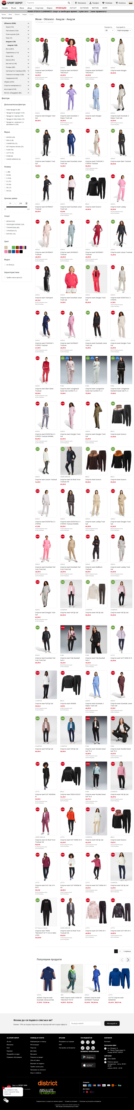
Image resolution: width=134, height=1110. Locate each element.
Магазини (10, 1044)
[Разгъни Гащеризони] (28, 78)
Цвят (6, 241)
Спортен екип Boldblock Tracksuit (93, 568)
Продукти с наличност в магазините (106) (15, 123)
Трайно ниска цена (36, 1066)
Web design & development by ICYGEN (67, 1106)
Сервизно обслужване (14, 1057)
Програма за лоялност (38, 1070)
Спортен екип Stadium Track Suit (45, 162)
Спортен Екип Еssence (93, 479)
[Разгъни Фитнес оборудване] (28, 93)
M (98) (8, 175)
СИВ (9, 251)
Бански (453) (10, 60)
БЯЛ (9, 247)
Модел (7, 259)
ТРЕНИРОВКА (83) (12, 227)
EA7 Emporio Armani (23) (14, 147)
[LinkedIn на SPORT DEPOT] (93, 1048)
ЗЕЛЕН (13, 247)
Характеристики (11, 272)
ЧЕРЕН (21, 251)
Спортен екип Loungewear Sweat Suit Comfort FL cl (69, 390)
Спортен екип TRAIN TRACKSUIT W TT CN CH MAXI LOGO (45, 933)
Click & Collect (35, 1060)
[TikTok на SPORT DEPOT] (83, 1048)
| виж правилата (98, 11)
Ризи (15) (9, 38)
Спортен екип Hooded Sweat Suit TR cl (95, 750)
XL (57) (8, 181)
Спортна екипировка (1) (12, 85)
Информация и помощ (38, 1041)
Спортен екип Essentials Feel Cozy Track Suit (45, 568)
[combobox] (48, 3)
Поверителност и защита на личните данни (49, 1101)
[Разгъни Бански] (28, 60)
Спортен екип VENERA (68, 703)
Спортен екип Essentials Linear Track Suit (71, 162)
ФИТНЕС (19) (10, 234)
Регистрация (34, 1044)
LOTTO (113, 655)
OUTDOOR (84, 8)
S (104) (8, 178)
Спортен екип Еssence (93, 207)
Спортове (39, 8)
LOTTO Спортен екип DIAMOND (116, 999)
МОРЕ (104, 8)
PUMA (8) (9, 156)
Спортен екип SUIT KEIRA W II (95, 885)
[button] (122, 959)
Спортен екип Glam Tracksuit (121, 161)
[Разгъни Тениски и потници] (28, 74)
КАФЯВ (17, 247)
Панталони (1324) (12, 31)
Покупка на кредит (36, 1057)
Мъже (13, 8)
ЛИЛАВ (21, 247)
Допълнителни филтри (14, 104)
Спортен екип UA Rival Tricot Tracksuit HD (70, 481)
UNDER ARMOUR (65, 477)
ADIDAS (37, 68)
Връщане (33, 1054)
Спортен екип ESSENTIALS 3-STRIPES (121, 299)
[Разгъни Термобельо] (28, 52)
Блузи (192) (10, 27)
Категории (7, 18)
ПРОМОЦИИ (61, 8)
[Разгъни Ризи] (28, 38)
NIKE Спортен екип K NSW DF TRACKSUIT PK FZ (71, 999)
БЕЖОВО (6, 247)
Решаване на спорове (66, 1041)
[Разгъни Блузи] (28, 27)
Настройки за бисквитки (67, 1048)
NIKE (62, 995)
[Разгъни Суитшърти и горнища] (28, 71)
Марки (49, 8)
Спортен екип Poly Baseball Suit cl (70, 659)
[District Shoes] (47, 1083)
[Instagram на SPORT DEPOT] (83, 1042)
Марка (7, 132)
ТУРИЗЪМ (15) (11, 231)
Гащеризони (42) (12, 78)
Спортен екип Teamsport (44, 298)
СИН (13, 251)
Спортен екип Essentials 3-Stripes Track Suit (69, 117)
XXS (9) (8, 191)
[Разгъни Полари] (28, 67)
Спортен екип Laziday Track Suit (95, 523)
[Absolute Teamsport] (47, 1092)
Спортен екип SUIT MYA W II (95, 931)
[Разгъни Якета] (28, 49)
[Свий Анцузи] (28, 41)
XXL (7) (8, 188)
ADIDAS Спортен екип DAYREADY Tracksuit (92, 999)
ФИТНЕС (95, 8)
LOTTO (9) (10, 153)
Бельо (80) (9, 56)
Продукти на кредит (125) (15, 113)
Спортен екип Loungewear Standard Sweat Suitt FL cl (120, 390)
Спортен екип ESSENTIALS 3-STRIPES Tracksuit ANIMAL (45, 435)
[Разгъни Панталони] (28, 30)
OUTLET (73, 8)
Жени (22, 8)
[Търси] (69, 3)
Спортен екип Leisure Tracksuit (121, 252)
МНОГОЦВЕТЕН (24, 247)
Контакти (107, 1041)
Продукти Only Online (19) (15, 119)
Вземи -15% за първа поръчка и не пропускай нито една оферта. (40, 1022)
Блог (8, 1048)
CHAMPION (63, 610)
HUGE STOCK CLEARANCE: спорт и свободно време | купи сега (58, 11)
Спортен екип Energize (118, 70)
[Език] (130, 3)
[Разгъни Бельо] (28, 56)
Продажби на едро (13, 1054)
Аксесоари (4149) (10, 89)
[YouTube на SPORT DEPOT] (93, 1042)
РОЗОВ (6, 251)
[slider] (5, 207)
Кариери (10, 1051)
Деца (29, 8)
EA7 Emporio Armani (41, 928)
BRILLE (87, 204)
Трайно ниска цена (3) (14, 277)
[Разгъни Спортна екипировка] (28, 85)
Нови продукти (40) (13, 110)
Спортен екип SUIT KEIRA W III (121, 658)
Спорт (7, 216)
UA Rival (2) (10, 265)
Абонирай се (112, 1023)
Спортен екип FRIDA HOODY (70, 794)
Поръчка (33, 1048)
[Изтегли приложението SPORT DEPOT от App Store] (88, 1065)
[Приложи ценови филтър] (26, 203)
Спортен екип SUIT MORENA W (45, 795)
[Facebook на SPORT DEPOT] (88, 1042)
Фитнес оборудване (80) (12, 93)
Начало (5, 8)
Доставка (33, 1051)
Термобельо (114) (12, 53)
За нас (9, 1041)
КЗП (60, 1044)
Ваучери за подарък (37, 1063)
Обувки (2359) (9, 82)
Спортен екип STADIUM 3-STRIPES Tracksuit (94, 162)
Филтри (6, 98)
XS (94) (8, 184)
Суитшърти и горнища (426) (16, 71)
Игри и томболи (35, 1073)
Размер (7, 167)
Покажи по (109, 27)
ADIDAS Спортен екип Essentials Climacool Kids (45, 999)
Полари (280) (10, 67)
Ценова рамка (10, 198)
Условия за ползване (71, 1101)
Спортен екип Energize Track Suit (45, 117)
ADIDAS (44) (10, 137)
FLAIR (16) (9, 150)
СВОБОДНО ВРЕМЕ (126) (15, 224)
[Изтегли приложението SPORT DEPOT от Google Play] (88, 1057)
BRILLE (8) (10, 140)
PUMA (62, 386)
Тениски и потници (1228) (15, 74)
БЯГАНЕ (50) (10, 221)
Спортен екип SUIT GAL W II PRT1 (45, 886)
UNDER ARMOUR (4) (13, 159)
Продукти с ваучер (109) (15, 116)
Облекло (17, 14)
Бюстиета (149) (11, 64)
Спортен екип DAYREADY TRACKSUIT (69, 71)
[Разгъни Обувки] (28, 82)
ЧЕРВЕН (17, 251)
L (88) (8, 172)
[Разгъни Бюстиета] (28, 63)
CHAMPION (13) (11, 143)
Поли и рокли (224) (12, 34)
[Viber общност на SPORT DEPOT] (88, 1048)
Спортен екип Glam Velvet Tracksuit (44, 390)
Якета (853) (10, 49)
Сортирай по (120, 27)
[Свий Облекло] (28, 23)
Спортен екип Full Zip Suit (69, 613)
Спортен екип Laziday (118, 207)
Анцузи (25, 14)
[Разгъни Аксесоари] (28, 89)
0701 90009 (112, 1059)
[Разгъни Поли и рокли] (28, 34)
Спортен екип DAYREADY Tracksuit (44, 71)
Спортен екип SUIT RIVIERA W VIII (70, 886)
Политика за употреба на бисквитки (90, 1101)
